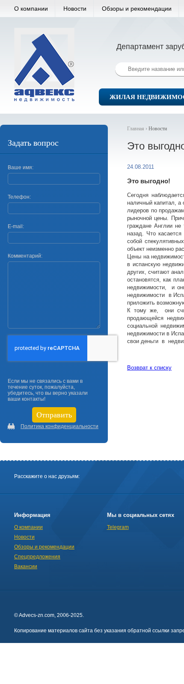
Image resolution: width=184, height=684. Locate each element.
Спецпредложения (37, 557)
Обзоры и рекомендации (137, 8)
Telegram (118, 527)
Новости (74, 8)
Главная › (137, 129)
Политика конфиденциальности (59, 426)
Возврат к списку (149, 367)
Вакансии (25, 567)
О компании (31, 8)
